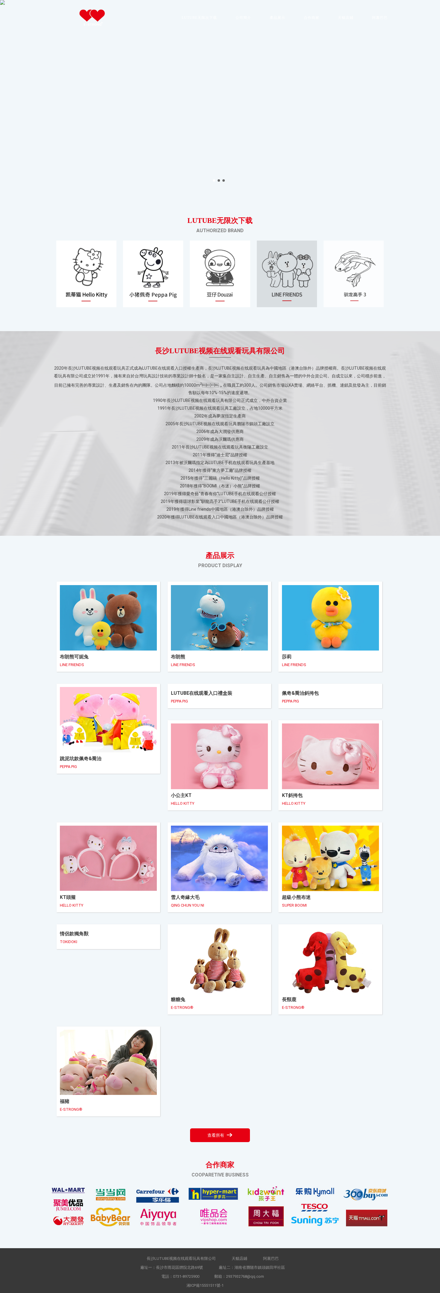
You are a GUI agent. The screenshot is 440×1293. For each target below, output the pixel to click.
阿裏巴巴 (380, 18)
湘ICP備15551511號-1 (205, 1285)
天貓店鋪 (345, 18)
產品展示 (277, 18)
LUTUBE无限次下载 (199, 18)
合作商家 (311, 18)
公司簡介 (243, 18)
